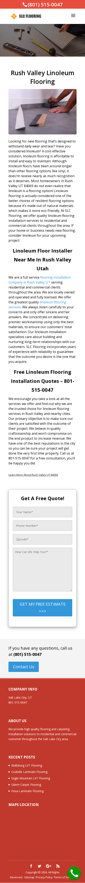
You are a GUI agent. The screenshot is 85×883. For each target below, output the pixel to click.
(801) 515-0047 (27, 654)
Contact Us (23, 666)
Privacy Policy (44, 877)
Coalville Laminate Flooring (29, 772)
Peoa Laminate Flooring (27, 791)
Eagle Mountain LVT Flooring (30, 778)
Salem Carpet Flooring (26, 785)
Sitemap (29, 877)
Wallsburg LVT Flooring (26, 765)
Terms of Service (64, 877)
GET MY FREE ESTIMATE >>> (43, 607)
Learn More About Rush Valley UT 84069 (33, 475)
